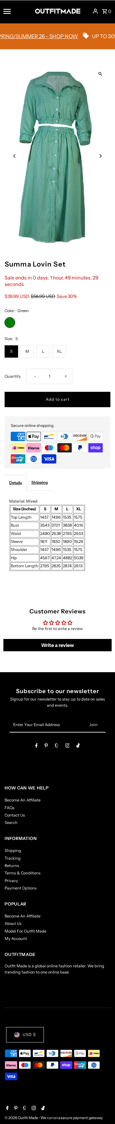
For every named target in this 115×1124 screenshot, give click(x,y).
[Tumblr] (56, 746)
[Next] (100, 156)
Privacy (11, 880)
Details (15, 482)
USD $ (29, 1034)
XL (59, 351)
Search (11, 822)
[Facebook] (36, 746)
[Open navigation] (17, 11)
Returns (12, 865)
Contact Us (15, 815)
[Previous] (14, 156)
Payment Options (20, 888)
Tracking (13, 858)
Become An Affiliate (22, 800)
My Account (16, 938)
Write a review (57, 645)
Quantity (13, 376)
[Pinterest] (46, 746)
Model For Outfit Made (25, 931)
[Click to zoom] (100, 74)
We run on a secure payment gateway (71, 1117)
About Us (13, 923)
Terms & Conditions (22, 873)
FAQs (9, 807)
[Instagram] (67, 746)
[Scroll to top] (102, 1108)
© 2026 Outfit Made (22, 1117)
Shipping (39, 482)
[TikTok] (78, 746)
